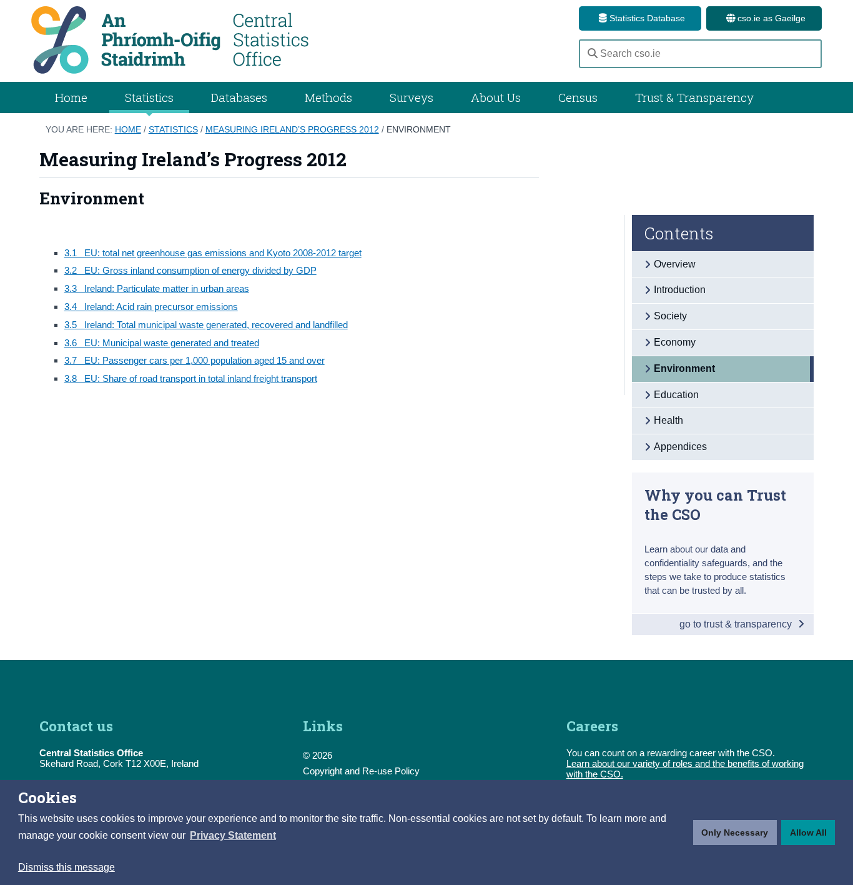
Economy (675, 342)
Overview (675, 264)
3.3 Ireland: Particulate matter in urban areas (156, 288)
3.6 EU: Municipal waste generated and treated (161, 343)
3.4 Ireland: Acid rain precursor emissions (151, 306)
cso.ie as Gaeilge (770, 18)
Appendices (680, 446)
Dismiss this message (66, 867)
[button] (233, 835)
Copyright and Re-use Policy (361, 771)
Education (676, 394)
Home (71, 97)
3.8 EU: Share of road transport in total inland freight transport (190, 378)
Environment (419, 129)
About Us (496, 97)
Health (668, 420)
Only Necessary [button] (734, 833)
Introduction (680, 289)
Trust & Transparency (694, 97)
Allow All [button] (808, 833)
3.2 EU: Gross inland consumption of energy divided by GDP (190, 270)
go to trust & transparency (736, 624)
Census (578, 97)
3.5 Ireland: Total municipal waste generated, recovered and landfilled (206, 324)
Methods (328, 97)
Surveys (411, 97)
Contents (679, 233)
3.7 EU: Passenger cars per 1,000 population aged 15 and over (194, 360)
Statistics (173, 129)
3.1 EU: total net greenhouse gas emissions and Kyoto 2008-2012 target (213, 253)
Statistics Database (646, 18)
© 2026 (317, 755)
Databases (239, 97)
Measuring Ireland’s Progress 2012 (292, 129)
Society (670, 316)
